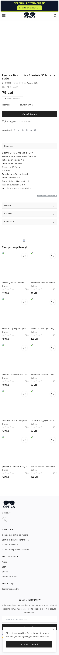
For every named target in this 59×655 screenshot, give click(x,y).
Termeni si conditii (10, 589)
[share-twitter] (18, 130)
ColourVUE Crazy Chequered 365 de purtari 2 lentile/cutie (15, 420)
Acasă (4, 562)
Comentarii (9, 221)
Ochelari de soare (10, 544)
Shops (5, 571)
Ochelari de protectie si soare (15, 549)
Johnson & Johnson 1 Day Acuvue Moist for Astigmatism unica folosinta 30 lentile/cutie (15, 466)
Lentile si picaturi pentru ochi (15, 539)
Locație (7, 205)
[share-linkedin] (31, 130)
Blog (4, 566)
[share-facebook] (14, 130)
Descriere (8, 146)
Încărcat (5, 104)
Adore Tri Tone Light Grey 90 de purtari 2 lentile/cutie (44, 328)
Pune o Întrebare (13, 99)
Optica (8, 82)
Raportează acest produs (47, 195)
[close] (53, 629)
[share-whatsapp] (23, 130)
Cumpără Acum (29, 114)
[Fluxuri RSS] (4, 519)
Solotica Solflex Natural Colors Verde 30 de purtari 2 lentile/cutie (15, 374)
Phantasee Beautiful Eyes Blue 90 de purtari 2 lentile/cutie (44, 374)
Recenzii (8, 213)
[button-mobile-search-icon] (55, 15)
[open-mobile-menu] (4, 15)
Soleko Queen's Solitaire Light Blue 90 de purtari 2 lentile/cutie (15, 282)
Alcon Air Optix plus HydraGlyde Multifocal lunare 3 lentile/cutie (15, 328)
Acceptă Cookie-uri (29, 644)
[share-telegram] (35, 130)
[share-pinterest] (27, 130)
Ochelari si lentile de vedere (15, 535)
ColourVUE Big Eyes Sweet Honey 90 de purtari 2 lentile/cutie (44, 420)
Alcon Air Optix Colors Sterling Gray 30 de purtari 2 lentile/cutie (44, 466)
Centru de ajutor (9, 576)
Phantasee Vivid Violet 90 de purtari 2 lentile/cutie (44, 282)
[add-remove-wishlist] (24, 256)
